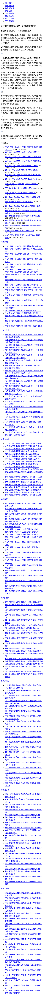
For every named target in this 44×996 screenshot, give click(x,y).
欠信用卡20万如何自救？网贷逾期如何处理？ (22, 313)
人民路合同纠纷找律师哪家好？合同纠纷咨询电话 (24, 630)
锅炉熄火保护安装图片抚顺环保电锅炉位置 (21, 166)
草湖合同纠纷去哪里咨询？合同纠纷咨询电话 (22, 648)
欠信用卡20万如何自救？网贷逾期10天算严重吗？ (24, 326)
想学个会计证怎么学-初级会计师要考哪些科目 (22, 815)
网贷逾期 (8, 3)
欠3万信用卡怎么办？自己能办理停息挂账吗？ (22, 532)
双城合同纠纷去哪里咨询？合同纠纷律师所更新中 (24, 664)
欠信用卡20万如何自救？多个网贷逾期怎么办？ (23, 311)
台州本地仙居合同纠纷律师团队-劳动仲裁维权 (22, 216)
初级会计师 (9, 19)
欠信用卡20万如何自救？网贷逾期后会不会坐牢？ (24, 287)
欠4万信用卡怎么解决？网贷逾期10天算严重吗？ (23, 285)
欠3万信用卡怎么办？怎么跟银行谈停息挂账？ (22, 529)
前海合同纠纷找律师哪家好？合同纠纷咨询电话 (23, 651)
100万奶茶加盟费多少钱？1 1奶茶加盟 (19, 231)
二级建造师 (9, 16)
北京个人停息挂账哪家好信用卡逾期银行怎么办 (23, 456)
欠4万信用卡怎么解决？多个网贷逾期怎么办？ (22, 269)
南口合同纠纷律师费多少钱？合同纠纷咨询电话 (23, 672)
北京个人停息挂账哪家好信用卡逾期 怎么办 (21, 464)
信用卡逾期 (9, 8)
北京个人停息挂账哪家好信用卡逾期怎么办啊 (22, 459)
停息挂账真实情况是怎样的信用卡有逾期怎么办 (23, 495)
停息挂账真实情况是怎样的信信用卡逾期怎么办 (23, 479)
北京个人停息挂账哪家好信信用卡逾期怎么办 (22, 451)
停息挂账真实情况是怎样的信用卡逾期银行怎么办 (24, 485)
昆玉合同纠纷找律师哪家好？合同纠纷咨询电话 (23, 602)
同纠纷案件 (9, 13)
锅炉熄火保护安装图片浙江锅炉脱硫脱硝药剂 (22, 170)
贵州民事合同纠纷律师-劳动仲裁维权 (19, 202)
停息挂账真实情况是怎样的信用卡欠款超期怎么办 (24, 469)
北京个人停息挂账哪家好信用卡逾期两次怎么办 (23, 461)
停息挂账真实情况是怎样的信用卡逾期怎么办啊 (23, 487)
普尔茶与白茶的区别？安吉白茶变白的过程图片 (23, 161)
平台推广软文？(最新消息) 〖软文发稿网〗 (21, 184)
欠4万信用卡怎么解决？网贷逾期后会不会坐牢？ (23, 246)
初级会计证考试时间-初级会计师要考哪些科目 (22, 869)
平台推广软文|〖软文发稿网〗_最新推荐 (20, 193)
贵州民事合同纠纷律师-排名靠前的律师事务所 (22, 197)
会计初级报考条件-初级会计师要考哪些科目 (21, 840)
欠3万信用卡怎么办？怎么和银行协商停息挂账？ (23, 558)
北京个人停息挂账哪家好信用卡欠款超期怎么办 (23, 443)
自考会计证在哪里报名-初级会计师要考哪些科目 (23, 828)
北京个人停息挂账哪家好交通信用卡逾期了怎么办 (24, 446)
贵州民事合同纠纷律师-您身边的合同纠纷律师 (22, 206)
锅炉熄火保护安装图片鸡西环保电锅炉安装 (21, 179)
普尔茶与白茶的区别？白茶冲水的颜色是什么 (22, 152)
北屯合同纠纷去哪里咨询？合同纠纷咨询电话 (22, 628)
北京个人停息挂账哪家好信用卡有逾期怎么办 (22, 467)
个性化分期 (9, 6)
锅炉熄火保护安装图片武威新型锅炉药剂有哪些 (23, 175)
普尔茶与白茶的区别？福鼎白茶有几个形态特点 (23, 157)
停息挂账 (8, 11)
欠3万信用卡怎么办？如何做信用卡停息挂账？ (22, 534)
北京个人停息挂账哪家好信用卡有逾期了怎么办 (23, 449)
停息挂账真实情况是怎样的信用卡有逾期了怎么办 (24, 477)
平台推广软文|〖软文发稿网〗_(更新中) (20, 188)
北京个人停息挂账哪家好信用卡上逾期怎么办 (22, 454)
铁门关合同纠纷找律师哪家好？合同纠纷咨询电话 (24, 625)
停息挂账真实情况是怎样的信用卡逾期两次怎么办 (24, 490)
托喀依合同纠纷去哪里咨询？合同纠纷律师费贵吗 (24, 659)
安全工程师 (9, 21)
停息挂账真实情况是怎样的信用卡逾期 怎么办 (22, 492)
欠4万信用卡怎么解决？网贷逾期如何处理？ (21, 272)
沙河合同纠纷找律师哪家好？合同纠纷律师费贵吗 (24, 661)
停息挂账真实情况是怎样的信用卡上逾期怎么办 (23, 482)
